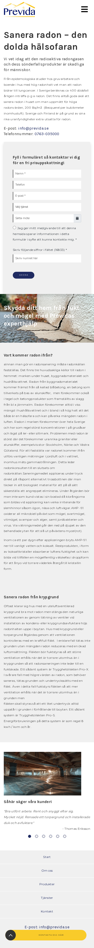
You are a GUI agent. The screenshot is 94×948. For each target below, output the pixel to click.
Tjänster (47, 898)
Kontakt (47, 911)
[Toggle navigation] (84, 9)
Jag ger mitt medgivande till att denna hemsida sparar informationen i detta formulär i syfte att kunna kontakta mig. (44, 234)
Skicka (23, 275)
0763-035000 (47, 134)
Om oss (47, 870)
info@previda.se (33, 128)
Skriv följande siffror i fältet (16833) (39, 250)
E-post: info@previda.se (47, 927)
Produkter (47, 884)
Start (47, 857)
